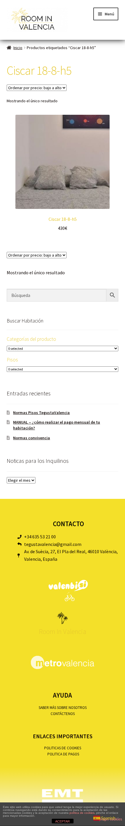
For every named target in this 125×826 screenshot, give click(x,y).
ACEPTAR (62, 821)
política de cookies (81, 812)
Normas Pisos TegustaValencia (41, 412)
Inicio (17, 47)
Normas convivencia (31, 437)
